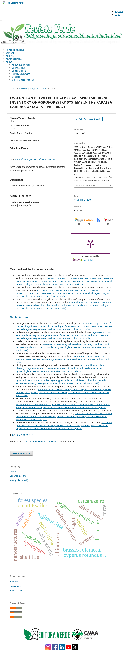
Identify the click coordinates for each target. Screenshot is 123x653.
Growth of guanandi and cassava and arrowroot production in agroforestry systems (64, 424)
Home (12, 88)
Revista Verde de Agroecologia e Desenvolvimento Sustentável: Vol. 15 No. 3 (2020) (62, 337)
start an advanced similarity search (41, 441)
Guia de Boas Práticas (23, 79)
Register (119, 11)
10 (27, 434)
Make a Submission (21, 453)
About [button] (9, 61)
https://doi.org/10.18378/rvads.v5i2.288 (35, 159)
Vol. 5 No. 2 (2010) (38, 88)
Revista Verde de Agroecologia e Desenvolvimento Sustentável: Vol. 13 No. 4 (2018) (64, 407)
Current (10, 52)
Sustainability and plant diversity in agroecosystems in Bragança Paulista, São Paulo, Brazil (60, 367)
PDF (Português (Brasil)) (89, 119)
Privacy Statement (21, 73)
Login (117, 14)
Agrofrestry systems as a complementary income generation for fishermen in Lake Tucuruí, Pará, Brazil (64, 334)
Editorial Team (19, 70)
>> (32, 434)
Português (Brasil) (19, 480)
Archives (10, 55)
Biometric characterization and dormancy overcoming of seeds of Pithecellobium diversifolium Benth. (63, 304)
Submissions (18, 67)
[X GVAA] (75, 649)
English (13, 471)
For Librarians (16, 590)
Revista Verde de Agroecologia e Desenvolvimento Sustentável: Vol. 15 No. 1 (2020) (59, 370)
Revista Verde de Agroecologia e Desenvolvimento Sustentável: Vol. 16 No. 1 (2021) (63, 307)
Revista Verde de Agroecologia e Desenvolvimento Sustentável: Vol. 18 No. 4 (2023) (57, 383)
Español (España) (18, 475)
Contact (16, 76)
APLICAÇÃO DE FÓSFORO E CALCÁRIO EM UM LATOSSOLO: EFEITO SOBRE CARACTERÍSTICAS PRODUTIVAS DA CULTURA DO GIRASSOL (63, 292)
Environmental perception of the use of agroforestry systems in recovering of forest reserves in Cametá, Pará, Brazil (63, 325)
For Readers (15, 581)
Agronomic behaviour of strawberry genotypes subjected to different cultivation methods (61, 380)
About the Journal (21, 64)
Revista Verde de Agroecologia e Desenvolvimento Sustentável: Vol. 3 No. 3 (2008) (63, 295)
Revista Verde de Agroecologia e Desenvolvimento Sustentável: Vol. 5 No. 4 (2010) (64, 283)
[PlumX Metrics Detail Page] (91, 244)
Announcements (14, 58)
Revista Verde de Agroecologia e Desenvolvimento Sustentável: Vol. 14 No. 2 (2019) (64, 328)
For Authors (15, 586)
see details (89, 260)
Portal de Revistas (15, 49)
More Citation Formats (86, 185)
